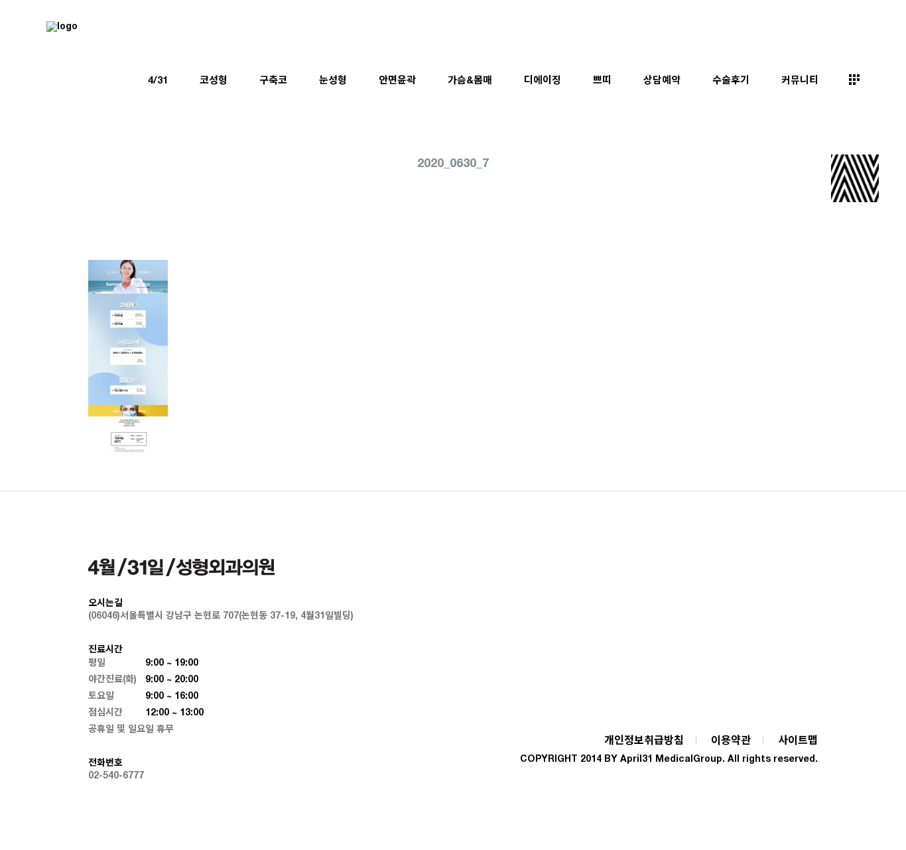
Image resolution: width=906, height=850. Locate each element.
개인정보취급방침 (644, 739)
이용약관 (731, 739)
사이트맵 (798, 739)
